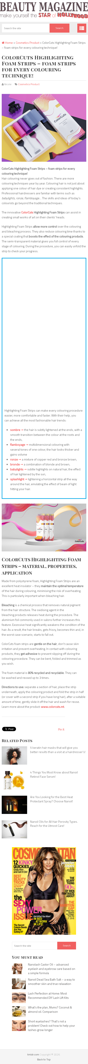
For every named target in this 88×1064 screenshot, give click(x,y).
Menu (81, 28)
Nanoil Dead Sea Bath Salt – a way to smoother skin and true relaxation (51, 981)
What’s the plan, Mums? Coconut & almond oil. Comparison (50, 1009)
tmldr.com (33, 1054)
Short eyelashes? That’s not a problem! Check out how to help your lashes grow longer (51, 1025)
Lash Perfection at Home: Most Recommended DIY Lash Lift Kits (48, 995)
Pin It (61, 729)
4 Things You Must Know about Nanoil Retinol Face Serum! (54, 774)
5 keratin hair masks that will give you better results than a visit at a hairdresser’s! (57, 749)
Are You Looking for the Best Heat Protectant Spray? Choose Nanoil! (51, 799)
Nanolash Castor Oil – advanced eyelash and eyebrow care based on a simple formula (51, 968)
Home (8, 42)
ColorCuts (27, 212)
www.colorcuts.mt (52, 706)
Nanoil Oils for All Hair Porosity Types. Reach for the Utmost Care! (54, 823)
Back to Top (44, 1059)
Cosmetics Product (27, 42)
